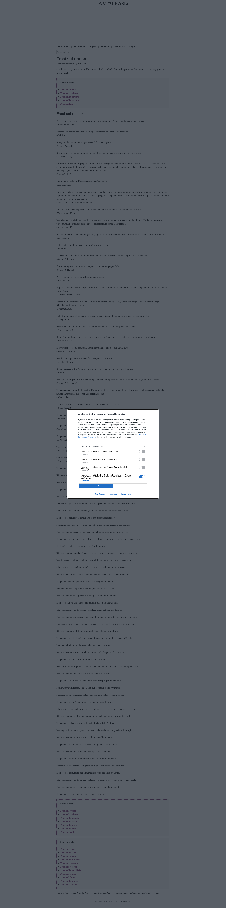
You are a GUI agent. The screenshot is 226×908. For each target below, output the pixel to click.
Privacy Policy (126, 494)
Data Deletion (100, 494)
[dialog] (113, 454)
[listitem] (113, 446)
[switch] (142, 451)
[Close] (153, 414)
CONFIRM (96, 486)
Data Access (113, 494)
